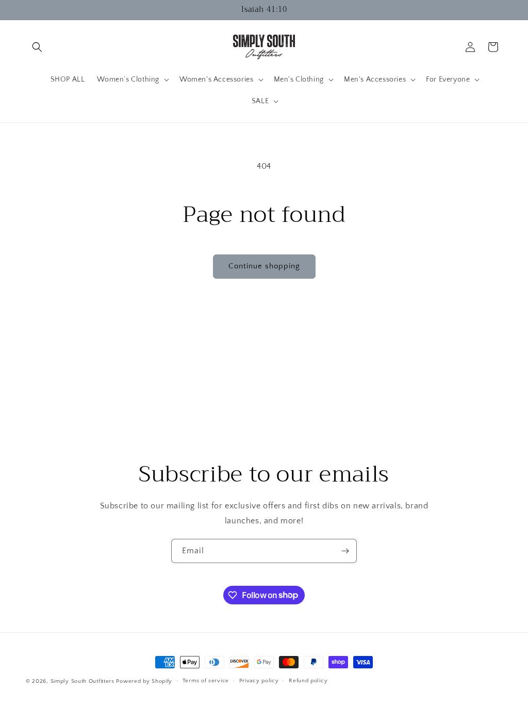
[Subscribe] (345, 551)
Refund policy (308, 681)
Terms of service (206, 681)
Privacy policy (259, 681)
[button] (37, 47)
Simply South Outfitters (82, 681)
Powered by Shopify (144, 681)
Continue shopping (264, 266)
